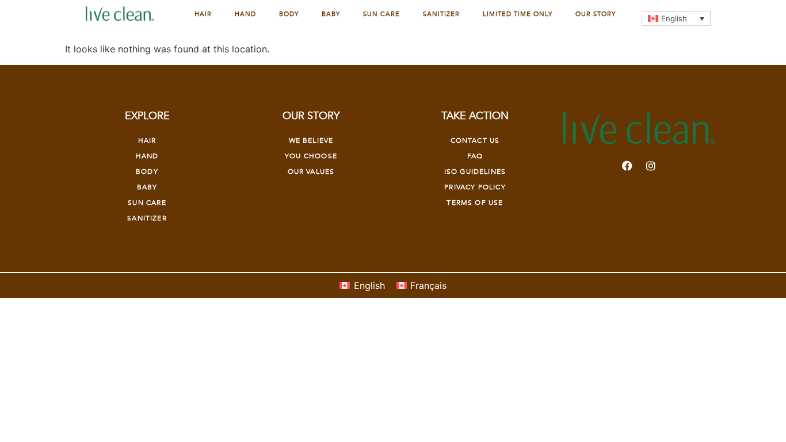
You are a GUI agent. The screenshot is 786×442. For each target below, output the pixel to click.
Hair (203, 14)
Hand (245, 14)
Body (289, 14)
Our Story (595, 14)
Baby (331, 14)
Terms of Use (475, 202)
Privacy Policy (474, 187)
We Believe (311, 140)
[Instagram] (650, 165)
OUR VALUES (311, 171)
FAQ (475, 156)
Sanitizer (441, 14)
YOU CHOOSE (311, 156)
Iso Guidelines (475, 171)
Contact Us (475, 140)
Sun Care (381, 14)
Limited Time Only (517, 14)
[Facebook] (627, 165)
